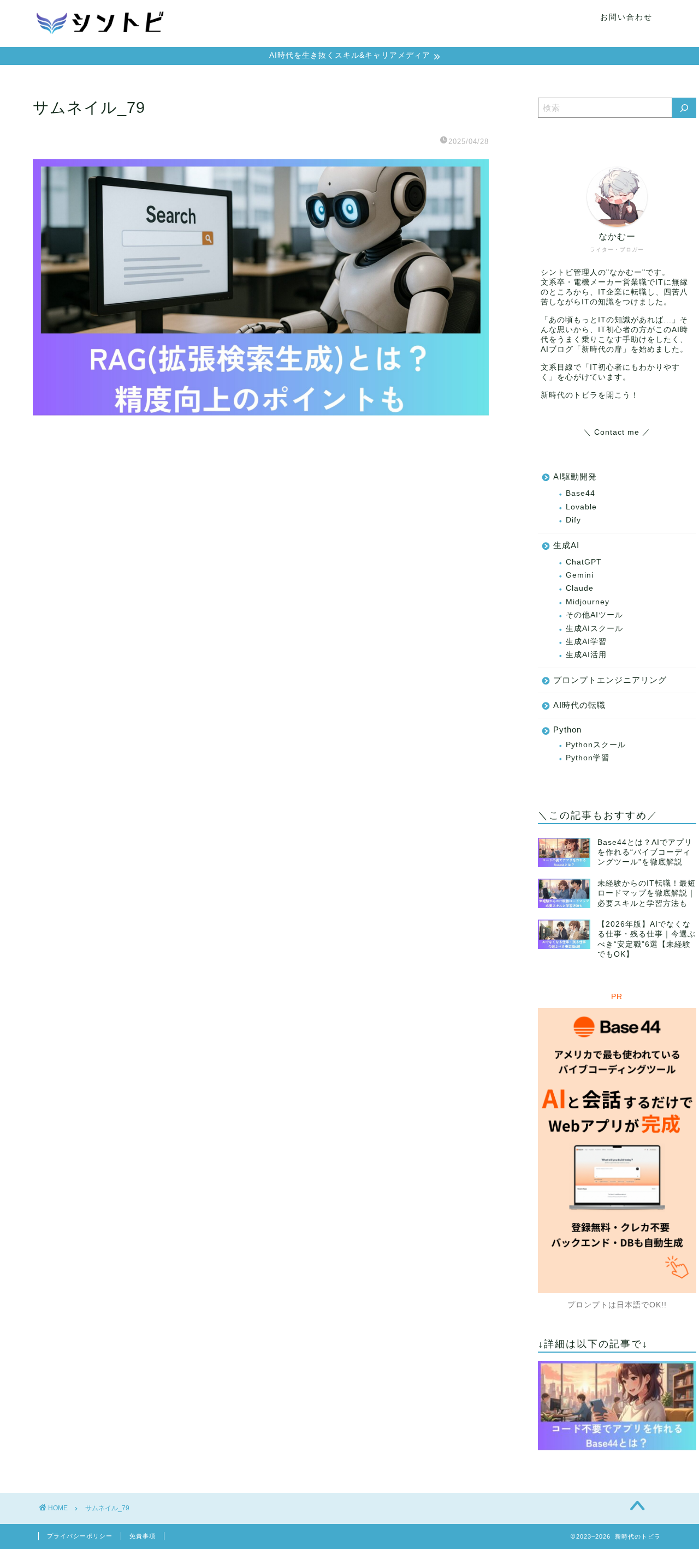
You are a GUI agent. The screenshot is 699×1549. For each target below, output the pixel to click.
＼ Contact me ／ (616, 432)
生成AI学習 (586, 642)
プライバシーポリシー (79, 1536)
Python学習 (587, 758)
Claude (580, 588)
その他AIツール (594, 615)
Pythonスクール (596, 745)
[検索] (684, 108)
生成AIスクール (594, 629)
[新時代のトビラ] (101, 42)
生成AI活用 (586, 655)
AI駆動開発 (575, 476)
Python (567, 729)
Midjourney (587, 602)
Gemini (580, 575)
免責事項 (142, 1536)
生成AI (566, 545)
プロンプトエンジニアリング (610, 680)
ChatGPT (584, 562)
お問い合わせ (626, 17)
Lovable (581, 507)
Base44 (580, 493)
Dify (573, 520)
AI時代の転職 (579, 705)
